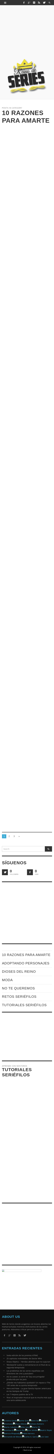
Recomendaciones (35, 672)
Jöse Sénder (10, 292)
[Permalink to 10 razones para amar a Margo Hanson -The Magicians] (27, 260)
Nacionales (40, 535)
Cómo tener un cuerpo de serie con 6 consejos (29, 1189)
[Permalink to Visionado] (7, 1423)
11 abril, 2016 (23, 550)
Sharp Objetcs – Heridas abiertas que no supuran (28, 1361)
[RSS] (39, 2)
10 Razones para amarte (12, 211)
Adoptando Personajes (25, 963)
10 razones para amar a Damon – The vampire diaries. (26, 350)
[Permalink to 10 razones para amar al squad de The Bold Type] (27, 193)
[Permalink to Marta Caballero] (10, 1427)
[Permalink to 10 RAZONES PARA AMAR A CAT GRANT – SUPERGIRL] (27, 453)
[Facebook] (23, 2)
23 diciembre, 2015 (21, 749)
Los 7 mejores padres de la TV (20, 1394)
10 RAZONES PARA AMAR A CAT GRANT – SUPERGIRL (24, 477)
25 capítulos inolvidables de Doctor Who (24, 1358)
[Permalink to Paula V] (43, 1420)
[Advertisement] (27, 33)
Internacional (42, 669)
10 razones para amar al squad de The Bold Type (22, 217)
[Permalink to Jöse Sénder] (31, 1430)
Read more (5, 1155)
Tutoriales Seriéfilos (24, 1005)
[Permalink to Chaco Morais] (20, 1423)
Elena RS (8, 355)
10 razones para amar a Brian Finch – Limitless (26, 677)
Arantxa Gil (9, 683)
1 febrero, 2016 (19, 1207)
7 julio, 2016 (21, 1138)
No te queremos (18, 988)
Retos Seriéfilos (19, 997)
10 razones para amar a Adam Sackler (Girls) (26, 611)
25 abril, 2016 (23, 482)
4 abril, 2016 (31, 1167)
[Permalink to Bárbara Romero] (35, 1423)
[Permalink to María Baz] (19, 1430)
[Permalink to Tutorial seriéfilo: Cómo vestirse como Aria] (6, 1162)
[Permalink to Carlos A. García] (30, 1436)
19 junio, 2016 (19, 419)
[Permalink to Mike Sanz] (24, 1427)
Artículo (30, 278)
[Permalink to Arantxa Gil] (8, 1430)
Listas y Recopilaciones (13, 281)
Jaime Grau (9, 1138)
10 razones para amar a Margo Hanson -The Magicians (27, 286)
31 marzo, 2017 (20, 355)
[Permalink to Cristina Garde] (9, 1420)
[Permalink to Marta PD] (35, 1427)
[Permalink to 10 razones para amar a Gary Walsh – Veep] (27, 390)
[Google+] (28, 2)
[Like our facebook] (30, 872)
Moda (7, 980)
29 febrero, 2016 (20, 1192)
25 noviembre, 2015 (22, 816)
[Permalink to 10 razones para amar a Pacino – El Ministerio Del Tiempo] (27, 517)
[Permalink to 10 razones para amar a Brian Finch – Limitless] (27, 651)
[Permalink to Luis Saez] (43, 1436)
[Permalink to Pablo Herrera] (27, 1433)
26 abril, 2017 (23, 292)
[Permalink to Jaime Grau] (23, 1420)
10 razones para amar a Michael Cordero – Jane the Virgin (25, 809)
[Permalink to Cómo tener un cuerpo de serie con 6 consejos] (2, 1189)
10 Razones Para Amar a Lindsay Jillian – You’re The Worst (25, 742)
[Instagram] (34, 2)
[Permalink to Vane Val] (34, 1420)
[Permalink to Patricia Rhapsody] (11, 1433)
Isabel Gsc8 (9, 222)
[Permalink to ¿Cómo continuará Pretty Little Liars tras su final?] (27, 1109)
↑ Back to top (27, 1450)
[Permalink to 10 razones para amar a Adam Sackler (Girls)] (27, 587)
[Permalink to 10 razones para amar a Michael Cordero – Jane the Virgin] (27, 784)
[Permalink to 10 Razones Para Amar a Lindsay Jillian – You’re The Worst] (27, 717)
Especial (30, 535)
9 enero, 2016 (23, 683)
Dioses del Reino (19, 971)
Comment (49, 1155)
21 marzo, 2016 (19, 1181)
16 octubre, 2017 (24, 222)
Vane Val (8, 419)
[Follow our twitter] (5, 872)
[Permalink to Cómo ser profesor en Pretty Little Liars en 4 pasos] (2, 1201)
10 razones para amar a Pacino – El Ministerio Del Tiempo (23, 543)
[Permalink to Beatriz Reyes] (45, 1430)
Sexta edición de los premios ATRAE (22, 1355)
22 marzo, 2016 (20, 616)
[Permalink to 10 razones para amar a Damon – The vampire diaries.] (27, 326)
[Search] (5, 2)
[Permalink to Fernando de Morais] (12, 1436)
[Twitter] (44, 2)
